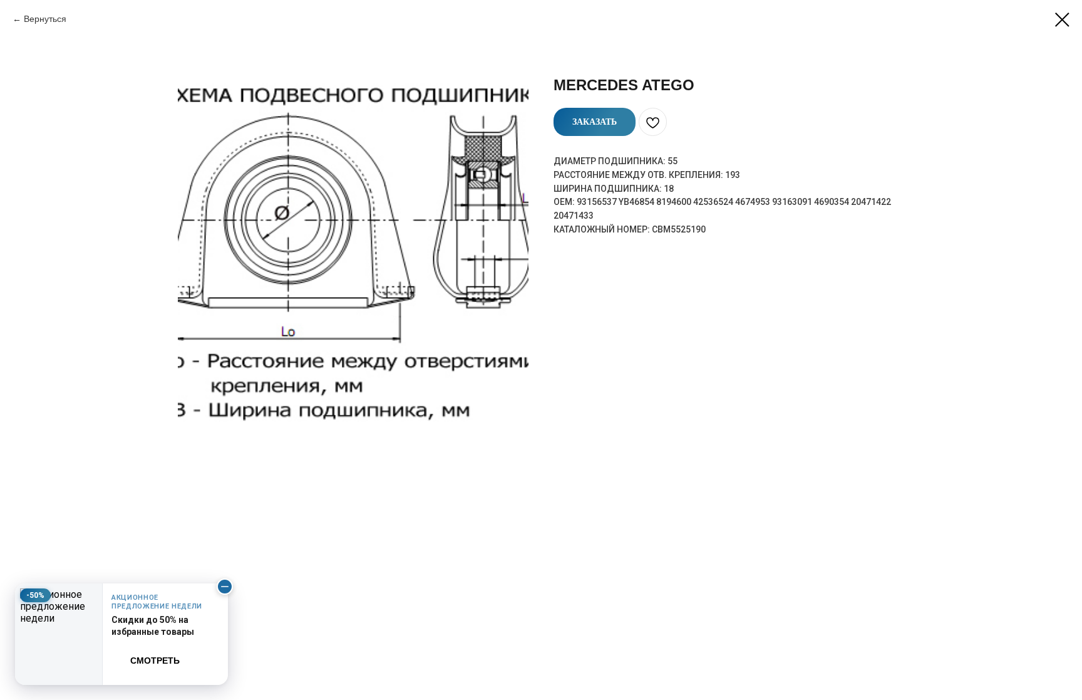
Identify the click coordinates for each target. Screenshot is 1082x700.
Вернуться (45, 19)
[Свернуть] (225, 586)
